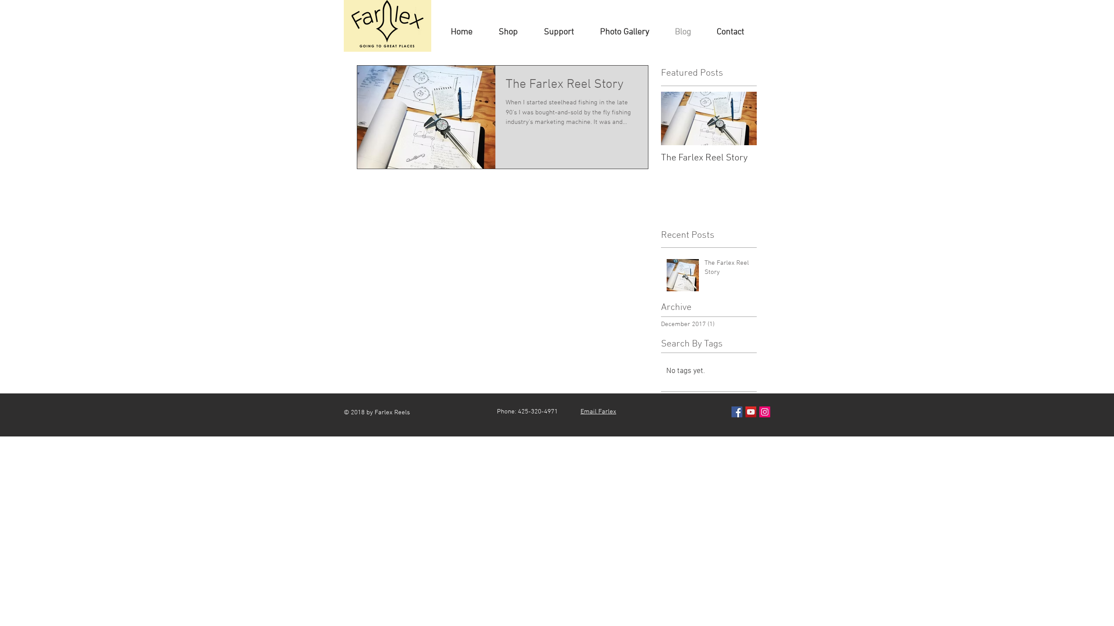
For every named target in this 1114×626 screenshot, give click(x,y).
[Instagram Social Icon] (764, 411)
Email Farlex (598, 412)
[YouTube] (750, 411)
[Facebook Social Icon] (736, 411)
